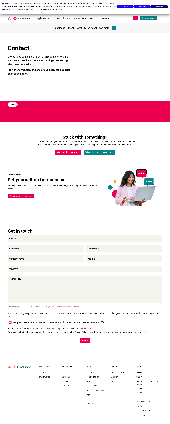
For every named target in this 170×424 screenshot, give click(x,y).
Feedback (139, 388)
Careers (138, 372)
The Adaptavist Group (144, 411)
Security (138, 406)
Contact (13, 104)
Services (89, 399)
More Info (159, 7)
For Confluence (44, 377)
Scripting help (91, 386)
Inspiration (79, 18)
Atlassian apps (44, 366)
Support (89, 372)
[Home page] (19, 18)
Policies (138, 393)
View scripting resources (99, 152)
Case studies (67, 377)
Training (89, 381)
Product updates (118, 372)
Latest (104, 18)
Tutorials (65, 386)
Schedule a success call (21, 196)
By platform (41, 18)
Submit (85, 340)
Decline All (142, 7)
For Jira (41, 372)
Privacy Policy (56, 307)
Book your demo (148, 18)
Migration (90, 395)
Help (92, 18)
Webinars (115, 377)
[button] (85, 269)
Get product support (68, 152)
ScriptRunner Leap (142, 402)
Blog (64, 372)
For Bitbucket (43, 381)
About (138, 366)
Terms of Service (73, 307)
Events (114, 381)
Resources (66, 381)
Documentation (92, 377)
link (106, 3)
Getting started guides (95, 390)
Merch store (140, 415)
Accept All (125, 7)
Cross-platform (61, 18)
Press (137, 397)
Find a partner (91, 403)
